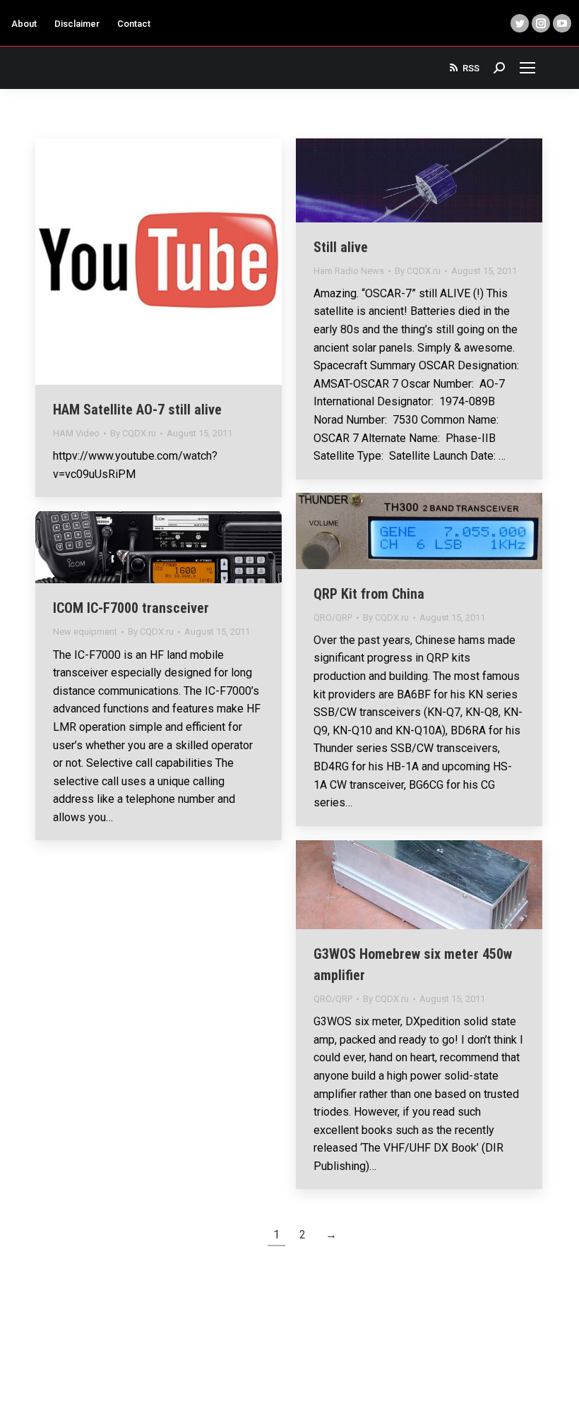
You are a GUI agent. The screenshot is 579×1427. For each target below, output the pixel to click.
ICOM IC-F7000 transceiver (131, 607)
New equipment (85, 631)
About (24, 23)
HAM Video (76, 433)
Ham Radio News (349, 270)
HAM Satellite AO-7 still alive (137, 409)
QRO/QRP (333, 617)
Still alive (341, 247)
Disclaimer (77, 23)
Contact (133, 23)
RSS (470, 68)
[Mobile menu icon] (527, 67)
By (133, 433)
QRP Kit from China (369, 593)
